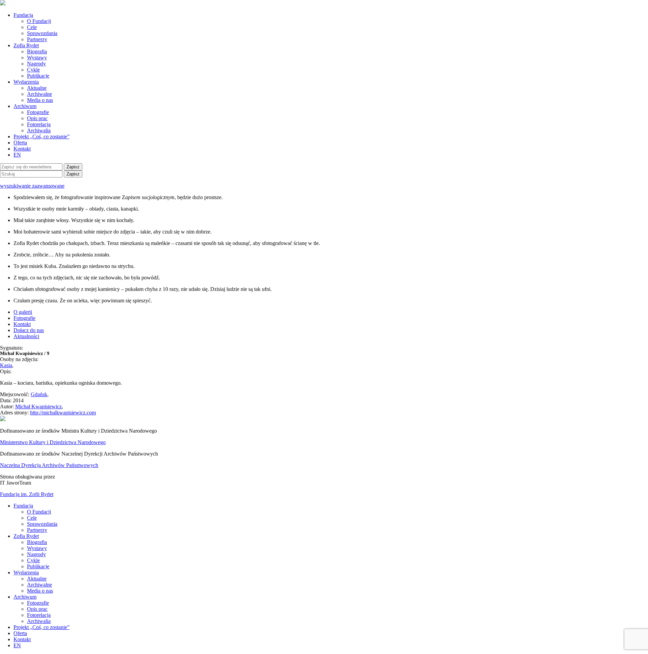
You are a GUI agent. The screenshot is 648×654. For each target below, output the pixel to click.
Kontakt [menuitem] (22, 639)
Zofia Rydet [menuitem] (26, 536)
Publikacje (38, 76)
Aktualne (37, 88)
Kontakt (22, 149)
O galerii (23, 312)
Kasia (6, 365)
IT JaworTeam (15, 483)
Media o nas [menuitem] (40, 591)
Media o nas (40, 100)
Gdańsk (39, 394)
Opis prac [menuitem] (37, 609)
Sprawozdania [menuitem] (42, 524)
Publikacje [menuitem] (38, 566)
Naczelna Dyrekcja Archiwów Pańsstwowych (49, 465)
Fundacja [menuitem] (23, 506)
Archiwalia (39, 130)
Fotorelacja (39, 124)
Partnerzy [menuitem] (37, 530)
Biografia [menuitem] (37, 542)
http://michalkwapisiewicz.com (63, 412)
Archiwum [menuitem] (25, 597)
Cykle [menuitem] (33, 560)
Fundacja (23, 15)
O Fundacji (39, 21)
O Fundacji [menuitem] (39, 512)
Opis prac (37, 118)
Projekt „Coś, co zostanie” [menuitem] (42, 627)
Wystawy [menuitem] (37, 548)
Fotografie (38, 112)
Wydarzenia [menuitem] (26, 572)
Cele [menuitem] (32, 518)
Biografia (37, 51)
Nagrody (36, 63)
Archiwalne (39, 94)
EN (17, 155)
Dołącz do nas (29, 330)
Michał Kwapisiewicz (38, 406)
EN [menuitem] (17, 645)
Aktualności (26, 336)
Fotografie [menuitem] (38, 603)
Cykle (33, 70)
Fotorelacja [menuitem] (39, 615)
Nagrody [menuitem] (36, 554)
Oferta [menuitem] (20, 633)
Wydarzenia (26, 82)
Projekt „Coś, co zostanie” (42, 136)
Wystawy (37, 57)
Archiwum (25, 106)
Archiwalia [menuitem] (39, 621)
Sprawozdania (42, 33)
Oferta (20, 142)
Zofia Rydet (26, 45)
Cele (32, 27)
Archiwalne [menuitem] (39, 585)
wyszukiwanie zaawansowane (32, 186)
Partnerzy (37, 39)
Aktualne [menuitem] (37, 578)
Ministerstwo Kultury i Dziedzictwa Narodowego (53, 442)
